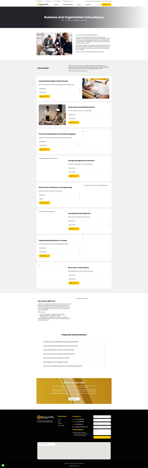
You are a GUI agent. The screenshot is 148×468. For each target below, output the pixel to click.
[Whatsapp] (3, 465)
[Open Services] (58, 4)
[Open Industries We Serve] (73, 4)
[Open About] (81, 4)
